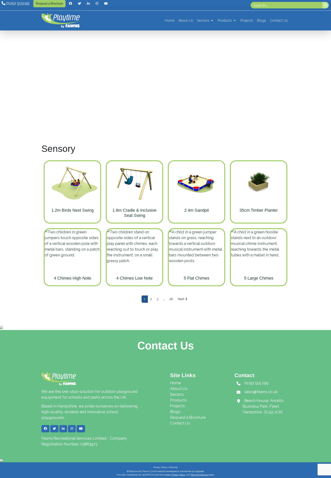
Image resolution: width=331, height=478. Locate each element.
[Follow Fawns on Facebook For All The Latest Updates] (70, 3)
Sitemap (173, 467)
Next (181, 299)
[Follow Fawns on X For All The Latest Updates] (79, 3)
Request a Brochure (49, 3)
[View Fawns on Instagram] (97, 3)
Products (225, 20)
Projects (246, 20)
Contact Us (279, 20)
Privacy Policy (160, 467)
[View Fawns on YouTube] (106, 3)
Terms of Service (199, 474)
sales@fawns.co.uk (261, 391)
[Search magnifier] (325, 5)
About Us (185, 20)
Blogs (261, 20)
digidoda (199, 471)
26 (171, 299)
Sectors (203, 20)
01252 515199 (17, 3)
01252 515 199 (256, 383)
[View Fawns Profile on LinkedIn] (88, 3)
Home (170, 20)
